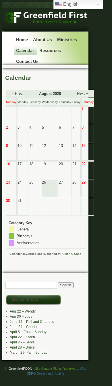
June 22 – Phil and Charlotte (32, 322)
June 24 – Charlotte (25, 327)
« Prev (17, 93)
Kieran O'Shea (71, 253)
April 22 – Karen (22, 337)
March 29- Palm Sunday (28, 353)
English (70, 4)
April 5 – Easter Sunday (28, 332)
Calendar (25, 50)
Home (22, 39)
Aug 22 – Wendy (23, 311)
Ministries (67, 39)
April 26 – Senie (22, 342)
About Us (42, 39)
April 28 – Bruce (22, 347)
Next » (82, 93)
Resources (50, 50)
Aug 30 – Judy (21, 317)
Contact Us (27, 61)
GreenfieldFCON (42, 368)
